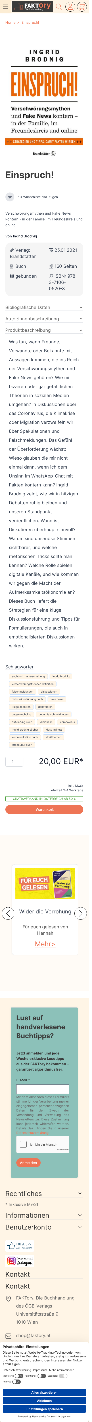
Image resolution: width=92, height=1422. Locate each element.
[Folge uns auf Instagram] (44, 1261)
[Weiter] (80, 913)
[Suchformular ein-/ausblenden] (59, 6)
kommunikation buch (25, 737)
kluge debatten (21, 706)
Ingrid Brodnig (25, 236)
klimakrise (46, 722)
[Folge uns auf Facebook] (44, 1246)
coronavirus (67, 722)
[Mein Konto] (70, 7)
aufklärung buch (22, 722)
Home (10, 22)
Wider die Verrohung (45, 911)
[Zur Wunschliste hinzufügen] (9, 196)
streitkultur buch (22, 744)
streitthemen (53, 737)
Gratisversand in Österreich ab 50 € (44, 799)
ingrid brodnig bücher (25, 729)
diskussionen (49, 691)
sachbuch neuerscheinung (28, 676)
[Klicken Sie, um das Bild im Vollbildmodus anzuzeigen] (44, 102)
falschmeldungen (22, 691)
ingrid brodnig (60, 676)
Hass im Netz (54, 729)
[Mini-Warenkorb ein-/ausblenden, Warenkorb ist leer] (82, 7)
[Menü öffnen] (5, 6)
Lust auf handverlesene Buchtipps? (40, 1027)
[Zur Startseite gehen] (32, 6)
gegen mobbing (21, 714)
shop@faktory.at (33, 1335)
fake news (56, 699)
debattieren (45, 706)
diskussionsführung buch (27, 699)
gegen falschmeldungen (54, 714)
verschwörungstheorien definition (33, 684)
